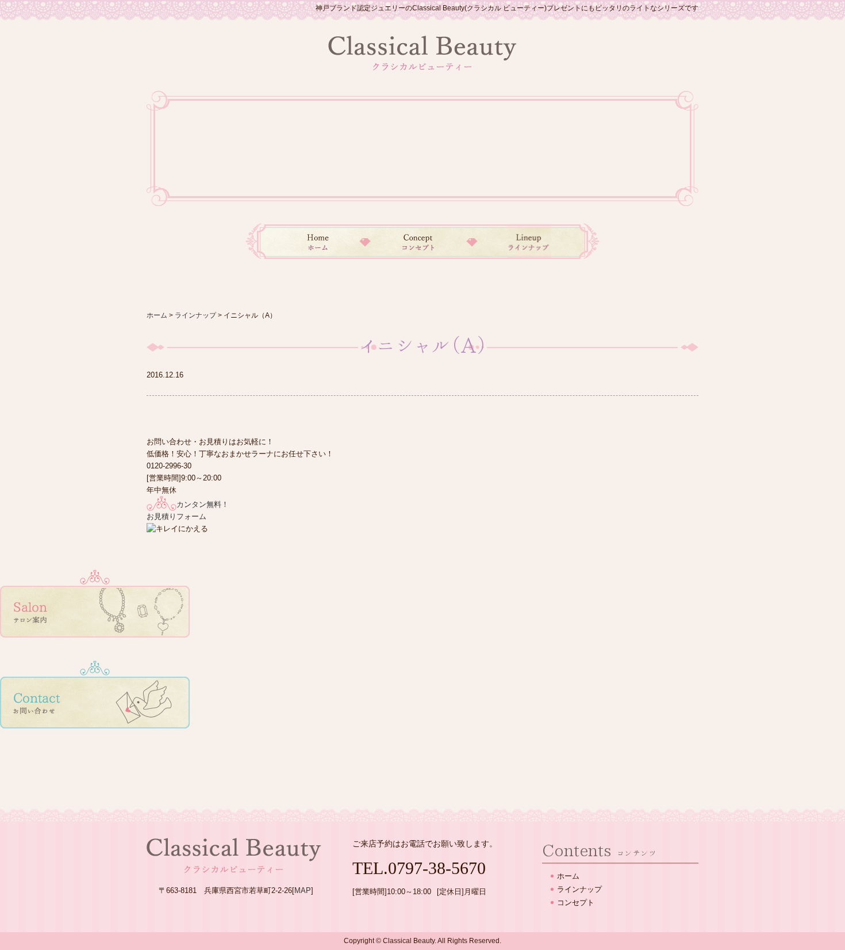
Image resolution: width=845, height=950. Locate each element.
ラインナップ (536, 241)
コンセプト (418, 241)
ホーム (305, 241)
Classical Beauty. (409, 941)
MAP (302, 890)
